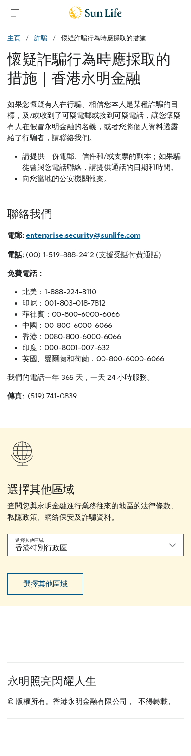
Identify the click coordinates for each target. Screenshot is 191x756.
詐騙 (40, 38)
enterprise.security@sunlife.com (83, 235)
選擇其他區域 (45, 584)
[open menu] (14, 13)
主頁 (13, 38)
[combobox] (95, 545)
